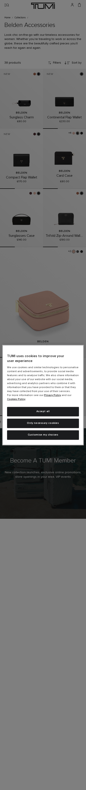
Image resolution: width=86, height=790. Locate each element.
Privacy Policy (52, 395)
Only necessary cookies (43, 423)
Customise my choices (43, 435)
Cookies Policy (16, 399)
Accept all (43, 411)
